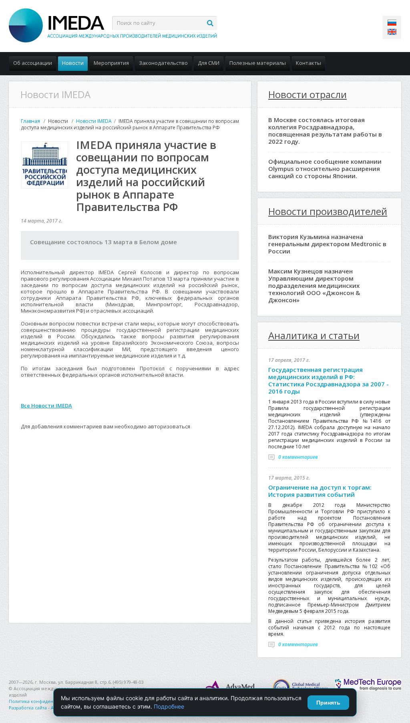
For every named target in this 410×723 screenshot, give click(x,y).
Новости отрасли (307, 94)
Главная (30, 121)
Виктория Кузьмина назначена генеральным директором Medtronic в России (327, 244)
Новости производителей (327, 211)
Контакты (308, 62)
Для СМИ (208, 62)
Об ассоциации (32, 62)
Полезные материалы (257, 62)
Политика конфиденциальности (44, 701)
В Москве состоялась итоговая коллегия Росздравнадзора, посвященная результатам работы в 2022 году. (325, 130)
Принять (328, 702)
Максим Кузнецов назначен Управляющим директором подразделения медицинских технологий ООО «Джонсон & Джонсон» (314, 285)
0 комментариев (298, 457)
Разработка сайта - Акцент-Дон (42, 708)
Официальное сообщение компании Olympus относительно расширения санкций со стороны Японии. (325, 168)
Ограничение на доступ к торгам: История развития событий (320, 490)
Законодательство (163, 62)
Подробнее (169, 706)
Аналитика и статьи (314, 335)
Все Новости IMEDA (46, 405)
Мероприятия (111, 62)
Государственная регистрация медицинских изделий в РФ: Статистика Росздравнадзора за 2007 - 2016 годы (328, 380)
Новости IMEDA (94, 121)
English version (392, 32)
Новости (73, 62)
